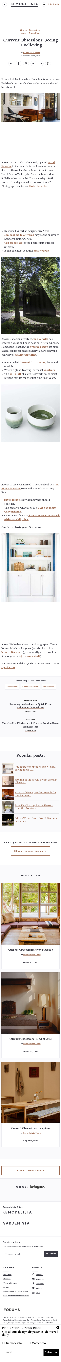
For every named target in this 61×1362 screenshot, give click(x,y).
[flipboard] (11, 63)
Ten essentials (13, 243)
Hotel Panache (38, 186)
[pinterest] (26, 63)
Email (38, 1293)
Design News (12, 686)
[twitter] (33, 63)
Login (56, 4)
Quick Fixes (8, 667)
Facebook (40, 1284)
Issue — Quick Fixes (30, 33)
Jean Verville (40, 339)
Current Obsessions (30, 30)
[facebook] (18, 63)
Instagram (40, 1279)
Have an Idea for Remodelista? (16, 1295)
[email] (41, 63)
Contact (6, 1279)
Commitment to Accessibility (15, 1291)
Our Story (7, 1275)
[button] (44, 4)
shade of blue (42, 251)
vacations (49, 370)
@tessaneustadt (30, 656)
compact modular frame (19, 235)
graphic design (39, 347)
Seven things (12, 500)
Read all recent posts (30, 1170)
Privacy (6, 1287)
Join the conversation (32, 851)
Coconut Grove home (32, 362)
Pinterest (39, 1275)
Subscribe (51, 1352)
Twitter (39, 1288)
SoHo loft (15, 374)
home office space (12, 652)
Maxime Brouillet (25, 355)
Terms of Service (10, 1283)
